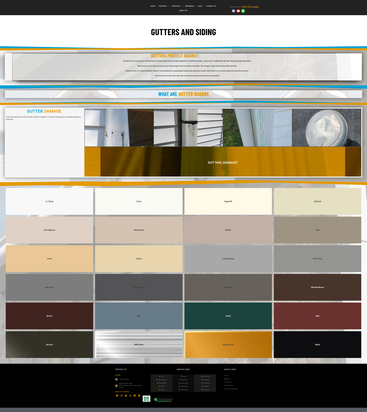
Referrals (189, 6)
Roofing (162, 6)
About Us (183, 10)
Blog (200, 6)
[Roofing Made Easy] (116, 385)
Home (152, 6)
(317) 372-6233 (124, 379)
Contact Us (211, 6)
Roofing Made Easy (125, 383)
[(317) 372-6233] (116, 379)
